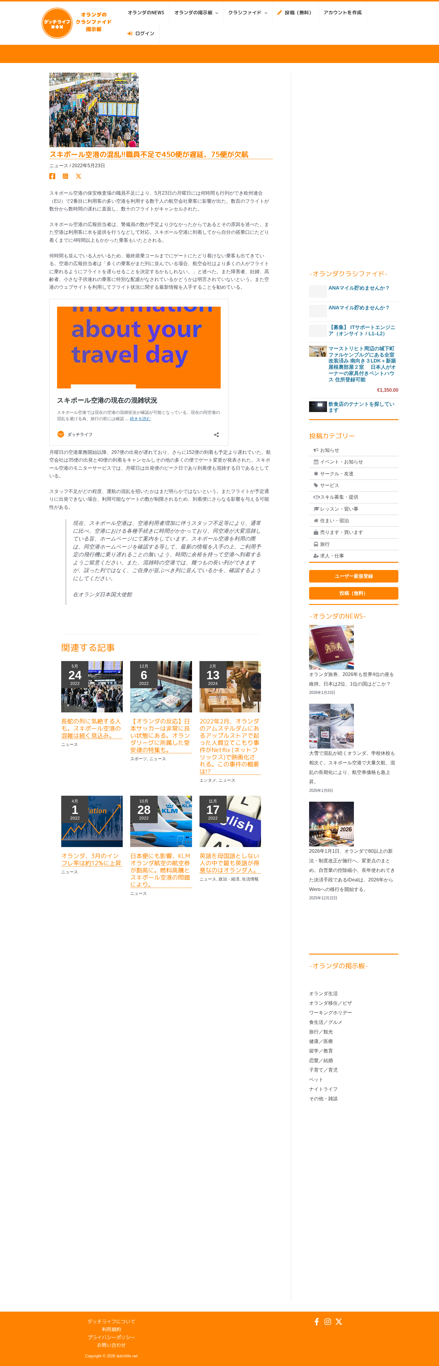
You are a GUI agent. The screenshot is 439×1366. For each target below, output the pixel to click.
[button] (215, 12)
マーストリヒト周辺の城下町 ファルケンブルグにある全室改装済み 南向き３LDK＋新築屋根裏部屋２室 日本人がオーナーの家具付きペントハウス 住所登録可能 (362, 364)
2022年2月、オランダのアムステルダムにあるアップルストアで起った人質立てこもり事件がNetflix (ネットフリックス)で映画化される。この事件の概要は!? (229, 746)
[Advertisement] (353, 162)
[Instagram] (327, 1321)
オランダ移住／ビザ (330, 1003)
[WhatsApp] (65, 176)
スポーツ (138, 758)
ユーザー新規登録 (354, 576)
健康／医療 (321, 1041)
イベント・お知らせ (341, 461)
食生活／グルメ (326, 1022)
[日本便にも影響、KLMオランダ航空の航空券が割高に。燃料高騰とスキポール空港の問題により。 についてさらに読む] (161, 821)
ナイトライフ (323, 1089)
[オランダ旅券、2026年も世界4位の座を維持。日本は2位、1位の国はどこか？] (331, 647)
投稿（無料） (354, 593)
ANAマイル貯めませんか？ (359, 288)
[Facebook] (52, 176)
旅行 (325, 544)
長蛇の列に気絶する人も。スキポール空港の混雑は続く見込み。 (91, 728)
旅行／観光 (321, 1031)
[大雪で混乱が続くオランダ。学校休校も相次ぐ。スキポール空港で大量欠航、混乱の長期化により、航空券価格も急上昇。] (331, 726)
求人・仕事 (332, 555)
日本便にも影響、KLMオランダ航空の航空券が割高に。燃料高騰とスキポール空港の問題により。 (160, 870)
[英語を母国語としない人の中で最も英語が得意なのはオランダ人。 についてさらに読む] (230, 821)
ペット (316, 1079)
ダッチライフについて (111, 1321)
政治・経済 (229, 879)
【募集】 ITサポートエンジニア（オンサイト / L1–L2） (362, 330)
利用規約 (111, 1329)
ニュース (58, 165)
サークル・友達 (337, 473)
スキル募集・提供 (339, 497)
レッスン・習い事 (339, 508)
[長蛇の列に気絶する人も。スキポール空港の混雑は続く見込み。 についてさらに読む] (92, 686)
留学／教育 (321, 1050)
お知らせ (329, 450)
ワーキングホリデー (330, 1012)
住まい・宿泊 (334, 520)
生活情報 (250, 879)
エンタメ (207, 780)
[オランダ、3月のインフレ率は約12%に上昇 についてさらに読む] (92, 821)
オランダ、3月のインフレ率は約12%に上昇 (91, 859)
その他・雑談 (323, 1098)
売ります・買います (341, 532)
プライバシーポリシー (111, 1337)
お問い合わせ (111, 1345)
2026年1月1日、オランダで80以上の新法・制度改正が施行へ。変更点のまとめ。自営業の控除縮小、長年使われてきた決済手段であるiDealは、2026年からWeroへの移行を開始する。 (352, 870)
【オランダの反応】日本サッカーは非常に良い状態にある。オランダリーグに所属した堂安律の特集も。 (160, 735)
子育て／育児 (323, 1069)
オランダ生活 (323, 993)
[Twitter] (79, 176)
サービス (329, 485)
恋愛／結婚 (321, 1060)
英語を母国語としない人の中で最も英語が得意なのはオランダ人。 (229, 863)
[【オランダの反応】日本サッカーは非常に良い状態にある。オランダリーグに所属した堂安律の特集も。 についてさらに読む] (161, 686)
